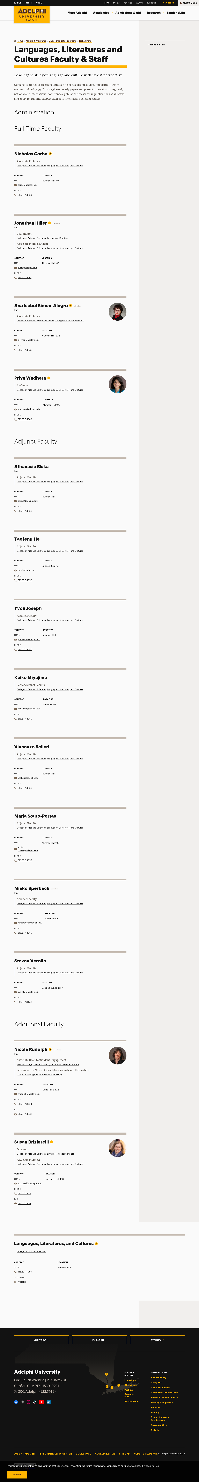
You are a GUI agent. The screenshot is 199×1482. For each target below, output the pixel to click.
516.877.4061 (24, 278)
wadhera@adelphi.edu (29, 409)
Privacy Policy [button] (150, 1465)
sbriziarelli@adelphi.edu (30, 1183)
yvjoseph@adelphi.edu (29, 639)
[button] (169, 3)
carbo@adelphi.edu (27, 185)
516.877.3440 (25, 1002)
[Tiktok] (34, 1402)
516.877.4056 (25, 195)
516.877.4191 (24, 1204)
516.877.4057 (25, 860)
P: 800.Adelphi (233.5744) (35, 1392)
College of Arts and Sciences (31, 166)
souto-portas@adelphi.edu (28, 849)
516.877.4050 (25, 511)
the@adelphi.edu (26, 570)
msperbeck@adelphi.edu (30, 923)
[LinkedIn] (49, 1402)
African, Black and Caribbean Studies (35, 321)
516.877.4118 (24, 1193)
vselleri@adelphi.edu (28, 778)
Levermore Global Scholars (60, 1154)
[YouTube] (41, 1402)
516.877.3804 (25, 1104)
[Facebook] (16, 1402)
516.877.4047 (25, 1114)
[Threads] (22, 1402)
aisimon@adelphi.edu (28, 340)
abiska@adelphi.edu (28, 501)
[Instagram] (28, 1402)
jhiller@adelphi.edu (27, 267)
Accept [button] (17, 1475)
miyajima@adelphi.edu (29, 709)
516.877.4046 (25, 350)
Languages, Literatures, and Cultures (65, 166)
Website (22, 1282)
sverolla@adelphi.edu (28, 992)
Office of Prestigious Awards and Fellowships (56, 1064)
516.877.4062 (25, 419)
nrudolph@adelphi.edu (29, 1094)
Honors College (24, 1064)
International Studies (57, 238)
